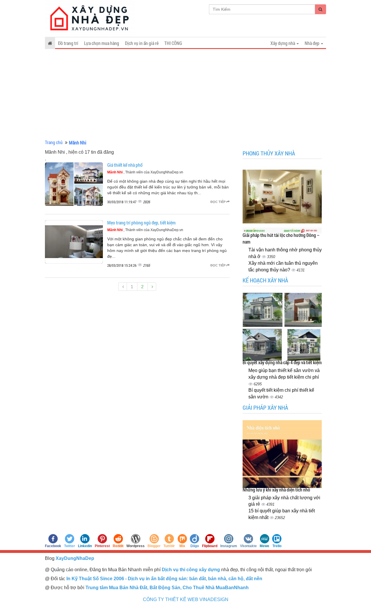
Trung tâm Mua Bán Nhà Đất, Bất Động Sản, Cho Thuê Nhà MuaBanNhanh (167, 587)
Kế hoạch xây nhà (265, 280)
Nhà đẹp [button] (312, 43)
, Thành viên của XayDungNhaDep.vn (145, 172)
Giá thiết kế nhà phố (125, 165)
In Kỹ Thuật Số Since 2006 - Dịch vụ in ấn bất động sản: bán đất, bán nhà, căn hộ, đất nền (164, 578)
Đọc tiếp (218, 202)
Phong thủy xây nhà (269, 153)
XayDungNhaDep (75, 558)
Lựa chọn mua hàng (101, 43)
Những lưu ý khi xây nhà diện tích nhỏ (276, 490)
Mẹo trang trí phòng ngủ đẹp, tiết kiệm (141, 222)
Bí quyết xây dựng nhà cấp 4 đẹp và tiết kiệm (282, 362)
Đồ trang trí (68, 43)
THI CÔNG (173, 43)
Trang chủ (54, 142)
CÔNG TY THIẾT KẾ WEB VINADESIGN (185, 599)
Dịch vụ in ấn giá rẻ (142, 43)
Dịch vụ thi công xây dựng (191, 569)
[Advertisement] (185, 94)
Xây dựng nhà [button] (283, 43)
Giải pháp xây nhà (265, 407)
